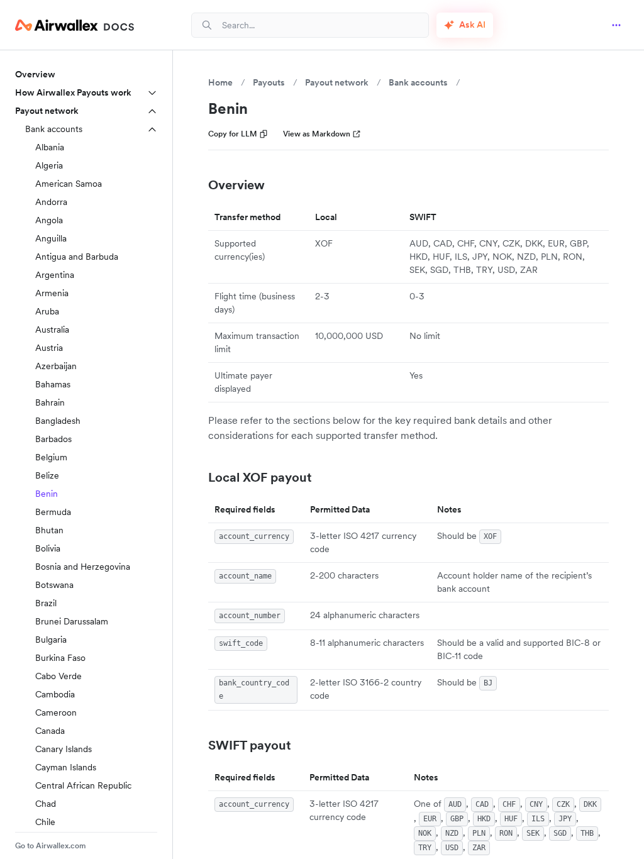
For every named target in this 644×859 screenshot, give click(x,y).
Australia (52, 329)
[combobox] (320, 24)
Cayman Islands (65, 767)
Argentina (54, 274)
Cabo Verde (58, 676)
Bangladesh (57, 420)
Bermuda (53, 512)
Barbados (53, 439)
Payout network (47, 110)
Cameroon (56, 712)
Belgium (51, 457)
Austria (49, 347)
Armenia (52, 293)
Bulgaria (51, 639)
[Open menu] (616, 25)
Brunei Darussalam (71, 621)
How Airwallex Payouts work (73, 92)
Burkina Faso (60, 657)
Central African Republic (83, 785)
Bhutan (49, 530)
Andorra (51, 202)
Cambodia (55, 694)
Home (220, 82)
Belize (47, 475)
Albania (49, 147)
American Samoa (68, 183)
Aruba (47, 311)
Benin (46, 493)
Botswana (54, 584)
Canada (50, 730)
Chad (45, 803)
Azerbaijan (56, 366)
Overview (35, 74)
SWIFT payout (249, 745)
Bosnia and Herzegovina (82, 566)
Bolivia (47, 548)
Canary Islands (63, 749)
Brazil (46, 603)
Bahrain (50, 402)
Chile (45, 822)
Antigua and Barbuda (76, 256)
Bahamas (52, 384)
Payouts (269, 82)
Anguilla (51, 238)
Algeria (49, 165)
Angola (49, 220)
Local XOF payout (260, 477)
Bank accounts (53, 129)
